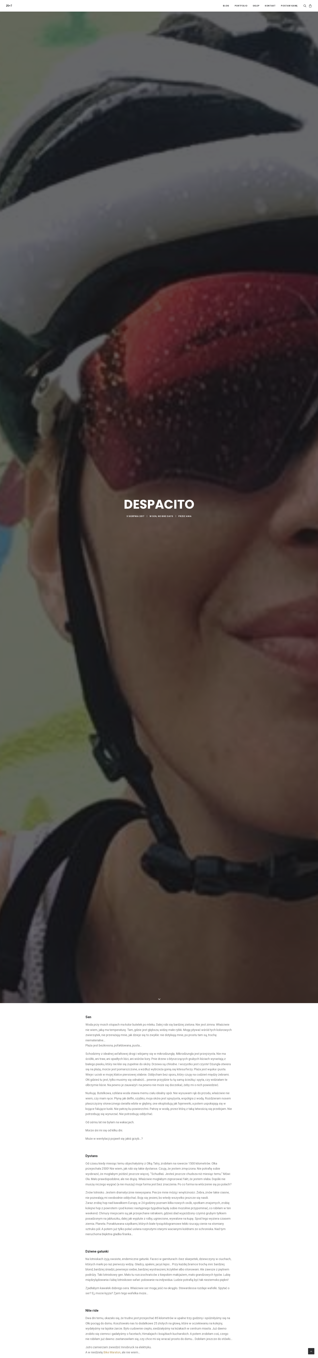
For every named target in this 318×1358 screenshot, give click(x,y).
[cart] (310, 5)
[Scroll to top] (311, 1351)
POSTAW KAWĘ (289, 5)
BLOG (226, 5)
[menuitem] (226, 5)
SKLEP (256, 5)
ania (188, 524)
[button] (305, 5)
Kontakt (270, 5)
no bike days (165, 524)
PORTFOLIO (241, 5)
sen (154, 524)
